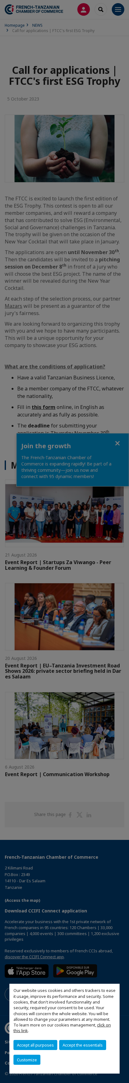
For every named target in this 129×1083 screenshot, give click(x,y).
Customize (27, 1060)
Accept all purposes (35, 1045)
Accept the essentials (83, 1045)
